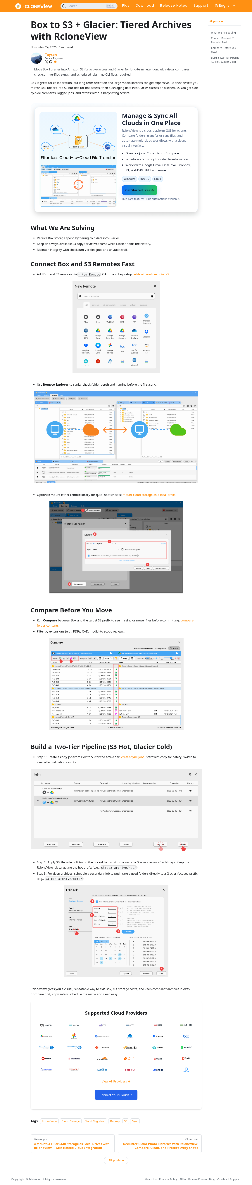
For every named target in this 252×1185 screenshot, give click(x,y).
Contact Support (229, 1179)
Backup (115, 1121)
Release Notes (173, 5)
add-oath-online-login (149, 274)
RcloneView (49, 1121)
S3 (125, 1121)
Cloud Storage (71, 1121)
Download (145, 5)
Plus (126, 5)
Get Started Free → (139, 190)
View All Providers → (116, 1081)
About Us (150, 1179)
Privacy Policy (168, 1179)
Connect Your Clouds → (116, 1095)
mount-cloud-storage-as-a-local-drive (148, 495)
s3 (167, 274)
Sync (135, 1121)
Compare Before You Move (223, 50)
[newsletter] (55, 61)
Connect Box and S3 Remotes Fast (222, 40)
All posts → (116, 1160)
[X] (46, 61)
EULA (183, 1179)
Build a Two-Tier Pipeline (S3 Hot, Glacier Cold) (225, 59)
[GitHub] (50, 61)
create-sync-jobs (132, 757)
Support (201, 5)
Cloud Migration (94, 1121)
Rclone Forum (197, 1179)
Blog (212, 1179)
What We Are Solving (223, 32)
